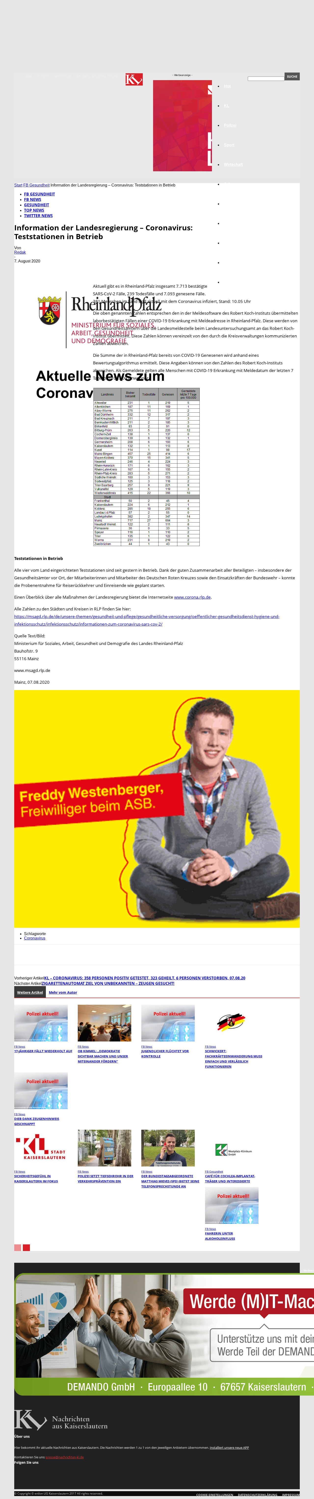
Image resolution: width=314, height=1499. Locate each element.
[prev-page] (17, 1247)
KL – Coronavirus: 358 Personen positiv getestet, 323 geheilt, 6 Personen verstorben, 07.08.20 (144, 978)
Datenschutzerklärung (97, 76)
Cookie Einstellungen (214, 1495)
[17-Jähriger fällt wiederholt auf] (41, 1040)
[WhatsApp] (75, 268)
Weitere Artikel (30, 992)
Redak (20, 252)
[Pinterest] (58, 268)
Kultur (230, 262)
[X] (40, 268)
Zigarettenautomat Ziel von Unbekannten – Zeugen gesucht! (108, 983)
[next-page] (26, 1247)
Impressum (63, 76)
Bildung (231, 204)
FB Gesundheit (36, 185)
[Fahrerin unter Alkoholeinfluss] (232, 1222)
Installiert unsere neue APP (229, 1447)
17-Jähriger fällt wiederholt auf (43, 1051)
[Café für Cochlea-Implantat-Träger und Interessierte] (232, 1165)
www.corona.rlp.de (192, 597)
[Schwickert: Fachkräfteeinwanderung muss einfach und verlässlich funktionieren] (232, 1040)
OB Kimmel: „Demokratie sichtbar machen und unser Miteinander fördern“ (103, 1056)
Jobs (228, 184)
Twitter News (38, 215)
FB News (32, 199)
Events (43, 76)
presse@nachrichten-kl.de (65, 1457)
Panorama (233, 282)
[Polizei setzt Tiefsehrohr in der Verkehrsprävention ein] (104, 1165)
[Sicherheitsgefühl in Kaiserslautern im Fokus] (41, 1165)
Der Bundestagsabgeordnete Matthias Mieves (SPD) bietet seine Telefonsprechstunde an (170, 1181)
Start (18, 185)
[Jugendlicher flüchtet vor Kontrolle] (168, 1040)
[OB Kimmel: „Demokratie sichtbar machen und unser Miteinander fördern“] (104, 1040)
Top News (34, 210)
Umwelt (231, 223)
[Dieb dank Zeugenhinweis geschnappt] (41, 1108)
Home (28, 76)
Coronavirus (34, 938)
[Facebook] (22, 268)
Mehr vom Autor (63, 992)
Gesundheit (235, 243)
